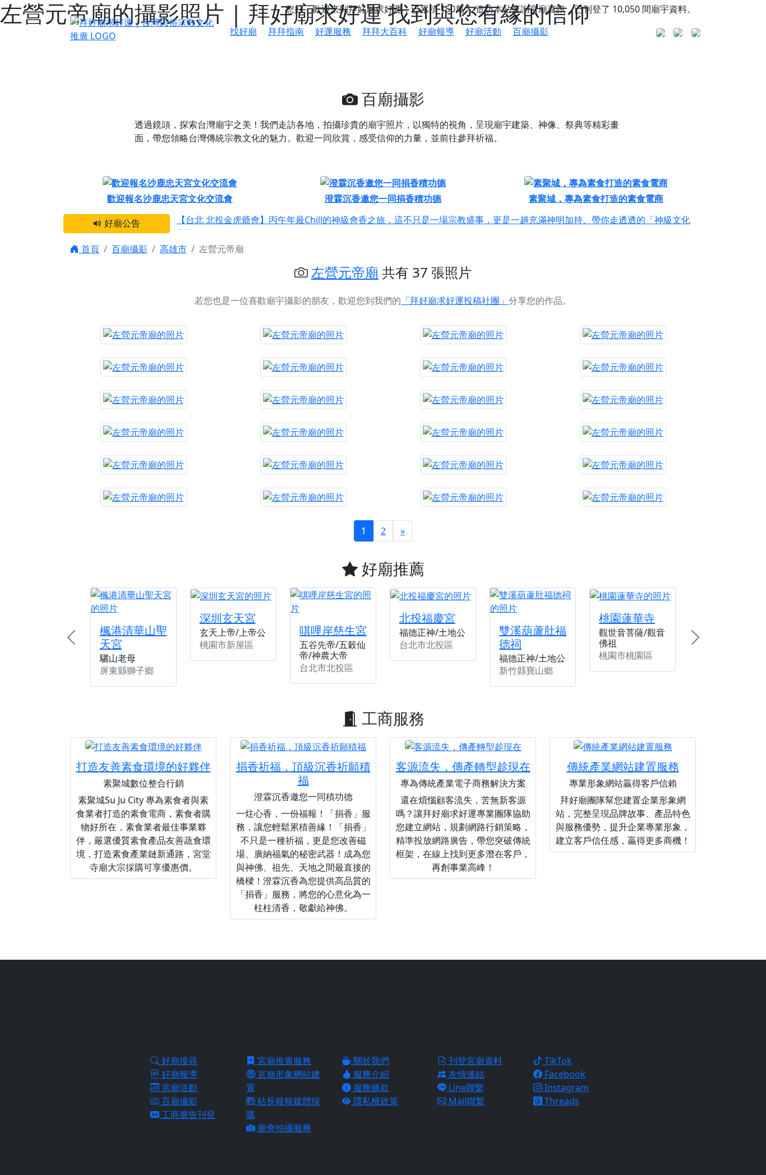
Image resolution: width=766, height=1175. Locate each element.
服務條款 (370, 1087)
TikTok (557, 1060)
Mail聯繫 (465, 1101)
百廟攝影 (530, 31)
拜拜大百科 (384, 31)
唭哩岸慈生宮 (333, 630)
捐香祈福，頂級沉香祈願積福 (303, 773)
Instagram (565, 1087)
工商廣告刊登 (187, 1114)
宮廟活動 (178, 1087)
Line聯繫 (465, 1087)
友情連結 (465, 1074)
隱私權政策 (374, 1101)
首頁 (89, 249)
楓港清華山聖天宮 (133, 637)
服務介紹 (370, 1074)
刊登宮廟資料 (474, 1060)
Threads (560, 1101)
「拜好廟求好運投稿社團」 (455, 300)
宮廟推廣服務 (283, 1060)
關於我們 (370, 1060)
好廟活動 (483, 31)
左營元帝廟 (345, 272)
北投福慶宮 (427, 618)
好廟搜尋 (178, 1060)
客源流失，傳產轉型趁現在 (463, 766)
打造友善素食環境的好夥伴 (143, 766)
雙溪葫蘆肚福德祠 (532, 637)
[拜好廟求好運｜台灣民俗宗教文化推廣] (143, 28)
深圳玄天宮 (228, 618)
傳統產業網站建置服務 (623, 766)
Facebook (563, 1074)
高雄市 (173, 249)
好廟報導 (436, 31)
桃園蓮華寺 (627, 618)
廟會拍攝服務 (283, 1128)
